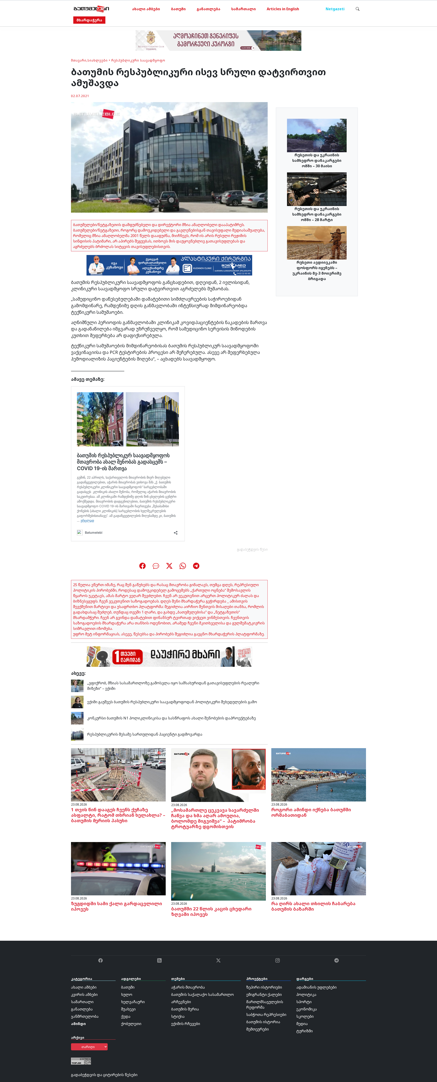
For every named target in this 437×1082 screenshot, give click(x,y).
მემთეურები (257, 1029)
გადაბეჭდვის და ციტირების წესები (104, 1074)
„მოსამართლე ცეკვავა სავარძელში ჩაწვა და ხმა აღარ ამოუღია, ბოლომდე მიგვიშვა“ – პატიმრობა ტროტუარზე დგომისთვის (215, 818)
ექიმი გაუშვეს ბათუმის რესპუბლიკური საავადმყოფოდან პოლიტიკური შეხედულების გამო (172, 701)
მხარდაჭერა (89, 20)
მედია (302, 1023)
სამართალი (243, 8)
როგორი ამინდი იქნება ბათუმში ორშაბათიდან (311, 812)
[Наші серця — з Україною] (91, 9)
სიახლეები (98, 60)
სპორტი (304, 1001)
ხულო (126, 994)
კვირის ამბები (84, 994)
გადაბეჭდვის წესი (252, 549)
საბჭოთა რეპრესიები (266, 1014)
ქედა (125, 1016)
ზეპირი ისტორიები (264, 987)
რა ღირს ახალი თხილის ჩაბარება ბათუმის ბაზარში (313, 906)
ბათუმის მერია (185, 1009)
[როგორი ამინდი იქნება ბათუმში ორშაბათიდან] (318, 774)
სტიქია (178, 1016)
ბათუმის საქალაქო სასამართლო (202, 994)
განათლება (208, 8)
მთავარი (78, 60)
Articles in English (283, 8)
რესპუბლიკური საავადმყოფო (138, 60)
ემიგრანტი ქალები (264, 994)
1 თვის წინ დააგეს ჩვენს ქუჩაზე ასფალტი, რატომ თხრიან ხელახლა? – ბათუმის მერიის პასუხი (118, 815)
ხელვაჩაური (133, 1001)
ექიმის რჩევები (185, 1023)
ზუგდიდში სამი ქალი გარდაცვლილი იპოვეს (116, 906)
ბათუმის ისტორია (263, 1021)
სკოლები (305, 1016)
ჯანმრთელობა (85, 1016)
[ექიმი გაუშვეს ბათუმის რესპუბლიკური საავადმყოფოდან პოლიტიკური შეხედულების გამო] (77, 701)
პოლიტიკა (306, 994)
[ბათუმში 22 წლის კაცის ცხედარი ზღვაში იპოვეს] (218, 870)
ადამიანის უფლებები (316, 987)
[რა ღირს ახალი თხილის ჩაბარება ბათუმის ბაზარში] (318, 868)
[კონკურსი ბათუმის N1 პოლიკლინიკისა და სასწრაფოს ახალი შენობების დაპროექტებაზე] (77, 717)
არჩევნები (181, 1001)
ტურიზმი (304, 1030)
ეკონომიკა (306, 1009)
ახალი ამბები (146, 8)
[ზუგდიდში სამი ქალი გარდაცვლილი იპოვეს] (118, 868)
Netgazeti (335, 8)
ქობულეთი (131, 1023)
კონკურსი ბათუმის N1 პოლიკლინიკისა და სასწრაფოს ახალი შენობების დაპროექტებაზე (171, 718)
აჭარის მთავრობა (188, 987)
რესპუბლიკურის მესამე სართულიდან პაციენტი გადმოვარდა (144, 734)
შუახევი (128, 1009)
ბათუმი (178, 8)
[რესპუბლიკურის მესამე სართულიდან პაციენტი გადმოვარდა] (77, 734)
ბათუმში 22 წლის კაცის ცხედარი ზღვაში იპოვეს (211, 911)
